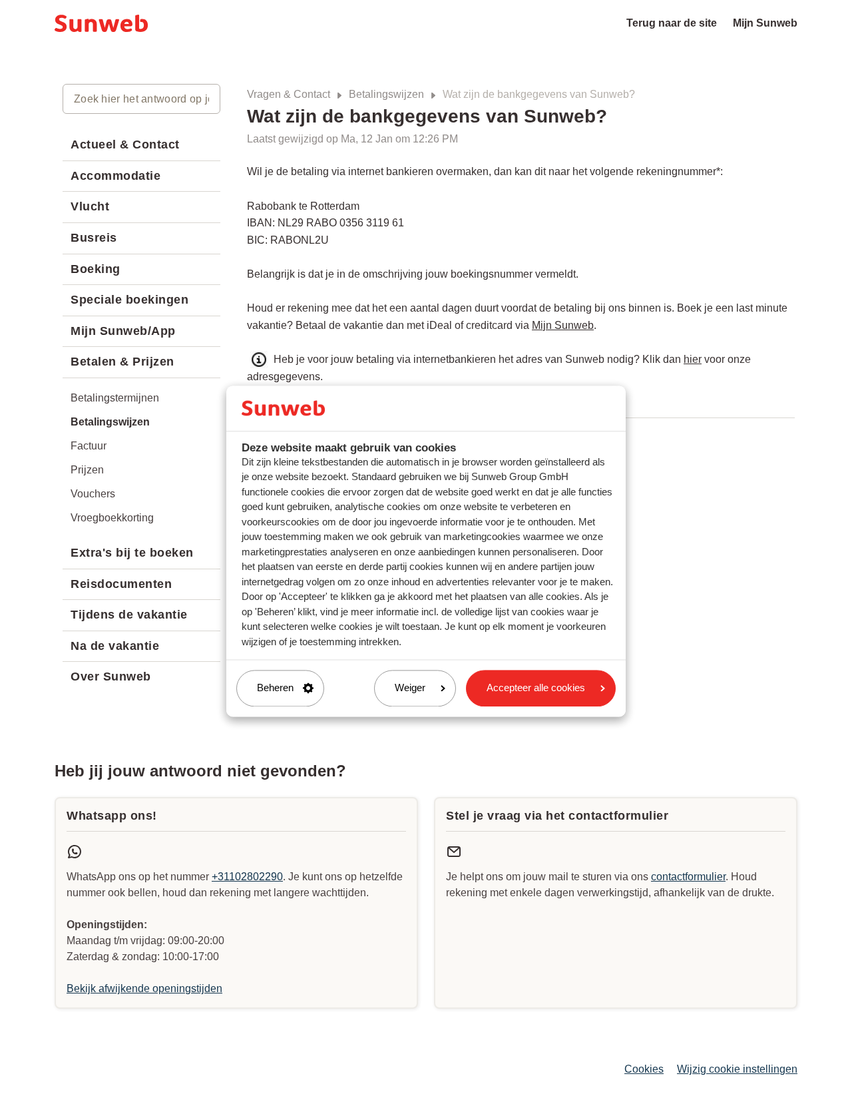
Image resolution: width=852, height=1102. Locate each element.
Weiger (410, 688)
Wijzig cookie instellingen (737, 1069)
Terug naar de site (671, 23)
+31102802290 (247, 876)
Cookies (644, 1069)
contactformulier (688, 876)
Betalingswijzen (386, 94)
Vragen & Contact (288, 94)
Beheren (275, 688)
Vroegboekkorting (112, 517)
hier (693, 359)
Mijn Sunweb (765, 23)
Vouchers (93, 493)
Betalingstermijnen (115, 398)
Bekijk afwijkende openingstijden (144, 988)
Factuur (88, 445)
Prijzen (87, 469)
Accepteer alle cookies (536, 688)
